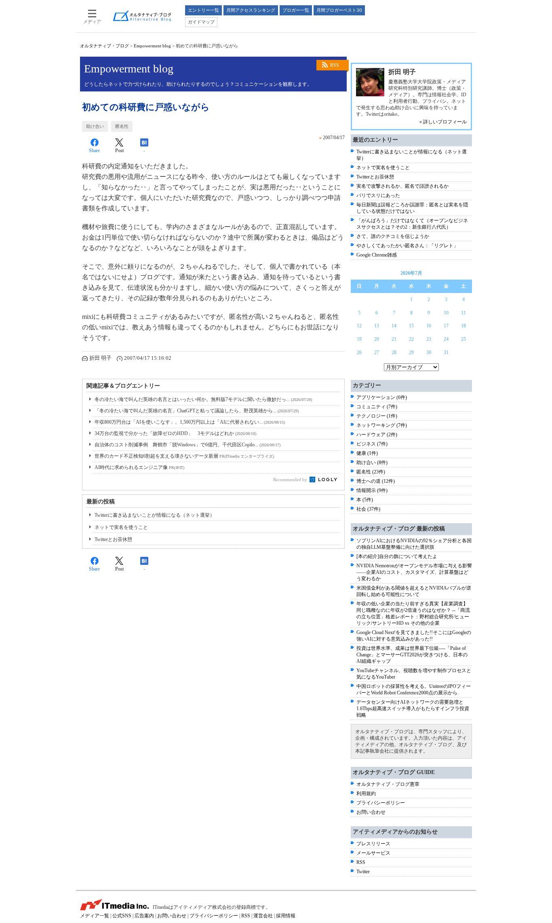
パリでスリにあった (378, 195)
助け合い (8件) (372, 462)
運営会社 (263, 916)
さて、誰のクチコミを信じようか (392, 236)
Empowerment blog (152, 45)
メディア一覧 (94, 916)
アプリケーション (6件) (381, 397)
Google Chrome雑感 (376, 255)
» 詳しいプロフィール (443, 122)
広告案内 (144, 916)
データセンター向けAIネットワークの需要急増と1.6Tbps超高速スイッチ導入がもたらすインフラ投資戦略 (412, 708)
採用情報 (285, 916)
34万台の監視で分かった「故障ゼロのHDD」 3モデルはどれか (175, 433)
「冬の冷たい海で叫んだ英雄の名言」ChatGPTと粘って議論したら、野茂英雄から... (197, 411)
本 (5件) (364, 500)
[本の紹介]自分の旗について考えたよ (396, 556)
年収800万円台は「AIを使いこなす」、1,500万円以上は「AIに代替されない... (190, 422)
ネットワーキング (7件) (381, 425)
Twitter (363, 871)
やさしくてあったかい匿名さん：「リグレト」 (407, 245)
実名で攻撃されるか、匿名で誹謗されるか (402, 186)
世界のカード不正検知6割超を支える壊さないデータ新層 (184, 456)
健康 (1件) (367, 453)
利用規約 (366, 793)
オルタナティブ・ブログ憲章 (387, 784)
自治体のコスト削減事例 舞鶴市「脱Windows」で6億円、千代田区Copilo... (187, 445)
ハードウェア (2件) (376, 434)
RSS (334, 65)
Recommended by (290, 479)
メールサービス (373, 853)
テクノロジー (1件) (376, 416)
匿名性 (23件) (370, 472)
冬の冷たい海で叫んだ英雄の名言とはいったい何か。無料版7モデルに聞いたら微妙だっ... (203, 399)
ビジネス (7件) (372, 444)
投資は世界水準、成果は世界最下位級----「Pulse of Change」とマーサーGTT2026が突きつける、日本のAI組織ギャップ (412, 654)
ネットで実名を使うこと (121, 527)
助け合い (95, 126)
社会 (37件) (368, 509)
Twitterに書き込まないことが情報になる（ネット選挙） (155, 515)
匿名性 (122, 126)
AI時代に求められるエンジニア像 (139, 467)
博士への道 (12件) (375, 481)
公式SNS (121, 916)
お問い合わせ (371, 812)
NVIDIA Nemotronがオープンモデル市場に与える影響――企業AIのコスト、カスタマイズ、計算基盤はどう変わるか (414, 572)
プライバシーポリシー (380, 803)
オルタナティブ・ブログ (104, 45)
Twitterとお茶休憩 (113, 539)
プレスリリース (373, 844)
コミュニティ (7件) (376, 407)
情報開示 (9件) (372, 490)
